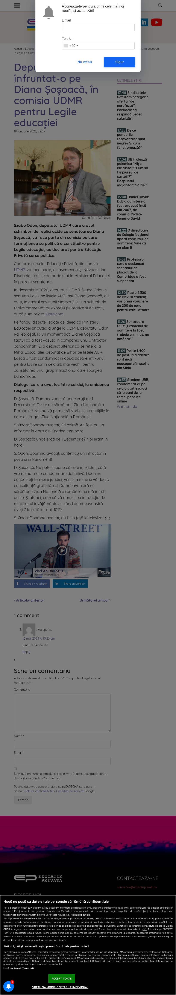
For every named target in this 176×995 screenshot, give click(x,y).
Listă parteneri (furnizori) (18, 968)
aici (145, 929)
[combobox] (70, 45)
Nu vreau (84, 62)
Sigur (119, 62)
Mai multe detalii (80, 914)
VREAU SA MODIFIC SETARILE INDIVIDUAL (60, 987)
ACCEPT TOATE (62, 978)
